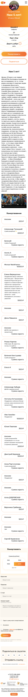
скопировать (22, 664)
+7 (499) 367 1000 (14, 676)
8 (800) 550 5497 (14, 677)
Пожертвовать (14, 54)
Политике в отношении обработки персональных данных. (13, 690)
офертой (11, 629)
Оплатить (5, 635)
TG (25, 655)
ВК (3, 655)
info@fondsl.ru (14, 679)
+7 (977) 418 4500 (14, 674)
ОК (8, 655)
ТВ (14, 655)
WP (19, 655)
